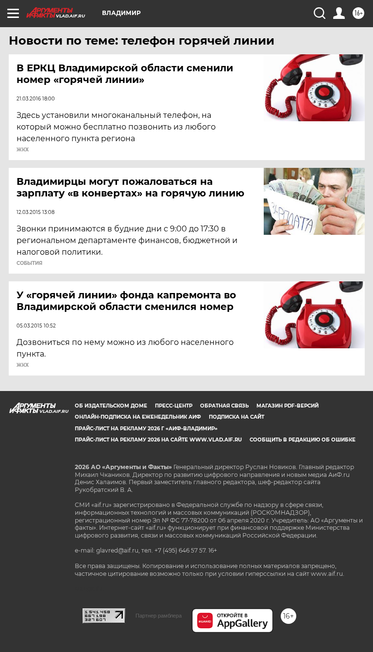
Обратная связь (224, 406)
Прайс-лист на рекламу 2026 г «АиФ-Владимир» (146, 428)
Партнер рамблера (159, 616)
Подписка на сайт (236, 417)
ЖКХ (23, 149)
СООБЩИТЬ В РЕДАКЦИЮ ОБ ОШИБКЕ (303, 440)
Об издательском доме (111, 406)
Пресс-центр (173, 406)
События (29, 263)
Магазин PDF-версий (287, 406)
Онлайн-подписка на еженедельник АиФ (138, 417)
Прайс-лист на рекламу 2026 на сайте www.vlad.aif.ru (158, 440)
